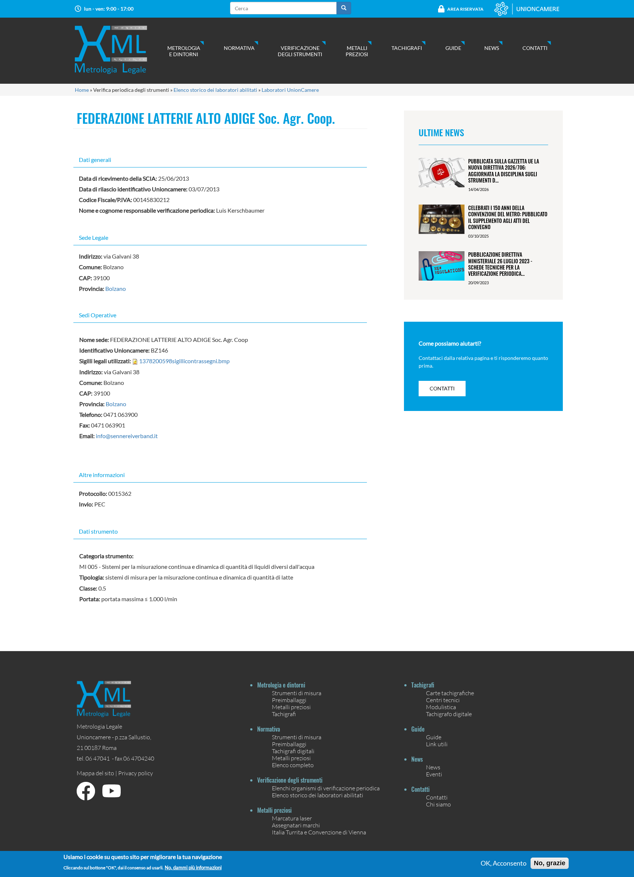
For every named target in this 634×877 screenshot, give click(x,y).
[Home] (118, 50)
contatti (442, 388)
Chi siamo (438, 804)
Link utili (437, 743)
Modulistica (441, 706)
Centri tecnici (443, 699)
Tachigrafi (406, 48)
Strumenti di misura (296, 692)
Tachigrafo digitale (449, 713)
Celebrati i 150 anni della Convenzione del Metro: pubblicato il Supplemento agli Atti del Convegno (507, 217)
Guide (453, 48)
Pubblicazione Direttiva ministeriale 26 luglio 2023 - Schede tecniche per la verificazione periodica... (500, 263)
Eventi (434, 773)
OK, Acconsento (503, 863)
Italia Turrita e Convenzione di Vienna (319, 832)
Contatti (534, 48)
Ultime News (441, 132)
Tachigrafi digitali (293, 750)
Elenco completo (293, 764)
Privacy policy (135, 772)
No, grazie (549, 863)
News (491, 48)
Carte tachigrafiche (450, 692)
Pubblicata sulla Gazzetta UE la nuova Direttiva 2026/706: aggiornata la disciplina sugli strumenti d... (503, 170)
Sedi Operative (97, 314)
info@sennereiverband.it (127, 435)
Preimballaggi (289, 699)
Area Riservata (465, 9)
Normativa (239, 48)
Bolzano (115, 288)
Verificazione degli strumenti (300, 51)
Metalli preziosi (357, 51)
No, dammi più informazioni (193, 867)
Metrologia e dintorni (183, 51)
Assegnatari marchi (296, 825)
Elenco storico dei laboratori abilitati (215, 90)
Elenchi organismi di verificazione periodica (326, 787)
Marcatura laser (292, 818)
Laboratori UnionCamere (290, 90)
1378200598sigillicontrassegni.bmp (184, 360)
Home (82, 90)
